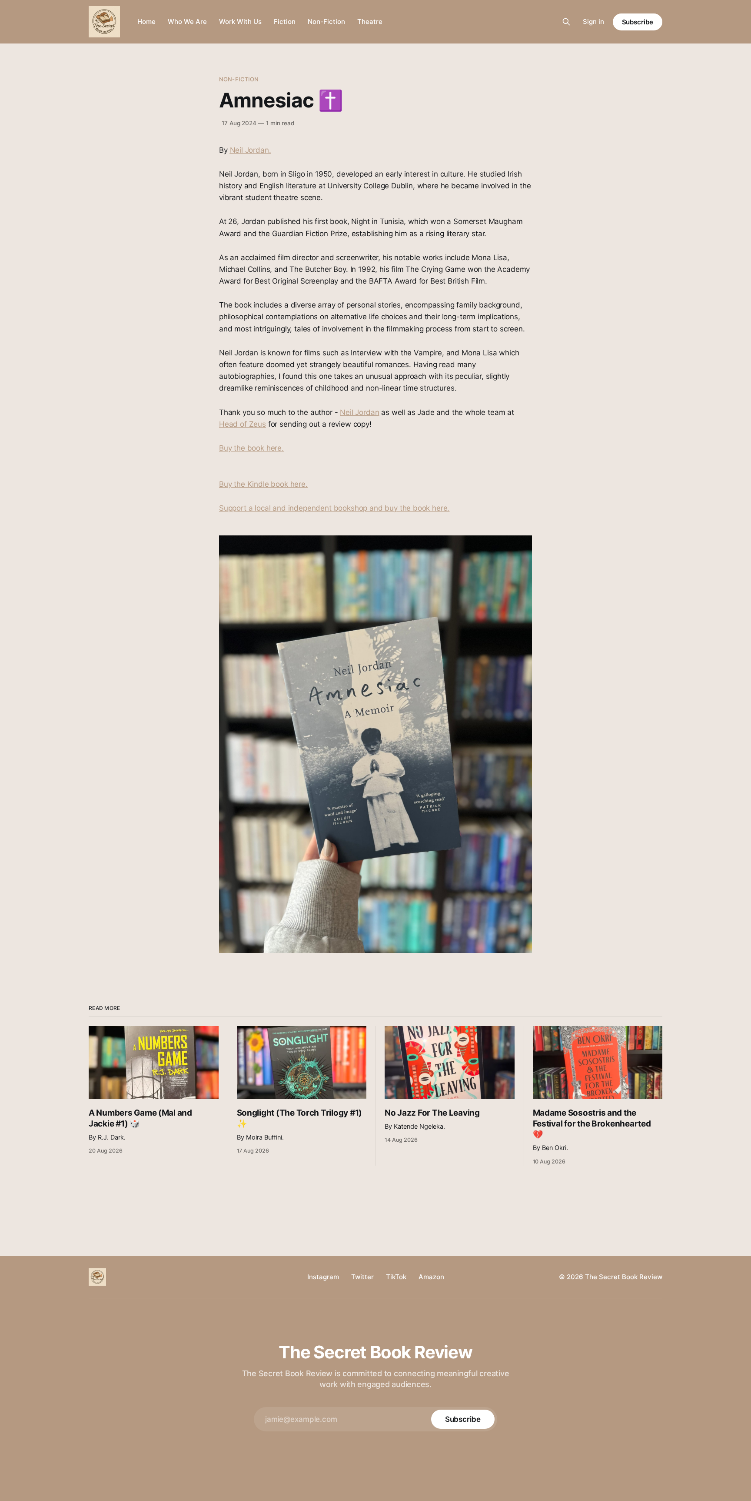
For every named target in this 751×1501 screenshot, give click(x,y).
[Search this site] (566, 22)
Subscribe (637, 22)
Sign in (593, 21)
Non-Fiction (326, 21)
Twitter (362, 1277)
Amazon (431, 1277)
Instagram (323, 1277)
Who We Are (187, 21)
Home (146, 21)
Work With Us (240, 21)
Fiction (285, 21)
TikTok (396, 1277)
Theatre (369, 21)
